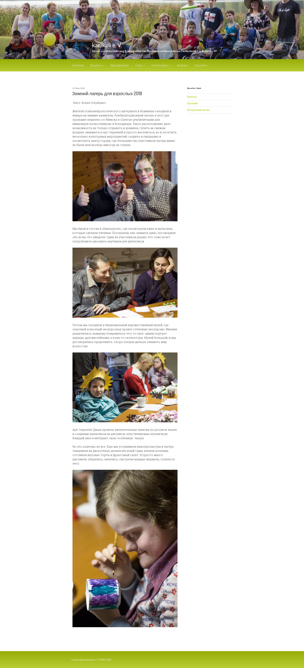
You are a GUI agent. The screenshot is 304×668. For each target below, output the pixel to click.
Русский (200, 65)
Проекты (95, 65)
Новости (77, 65)
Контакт (182, 65)
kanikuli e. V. (107, 45)
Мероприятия (119, 65)
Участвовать (159, 65)
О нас (138, 65)
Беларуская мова (198, 110)
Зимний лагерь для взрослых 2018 (107, 93)
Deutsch (192, 96)
